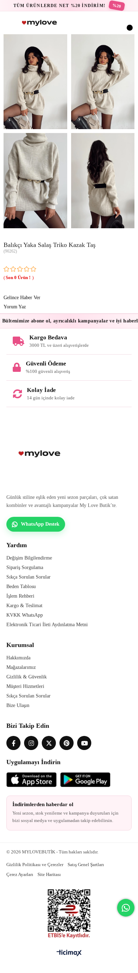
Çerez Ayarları (19, 874)
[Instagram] (31, 743)
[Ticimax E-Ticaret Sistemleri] (69, 953)
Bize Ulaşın (17, 705)
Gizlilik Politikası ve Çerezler (34, 864)
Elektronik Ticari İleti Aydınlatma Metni (47, 624)
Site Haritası (49, 874)
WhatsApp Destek (40, 524)
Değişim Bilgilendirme (29, 558)
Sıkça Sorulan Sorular (28, 577)
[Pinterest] (66, 743)
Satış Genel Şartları (86, 864)
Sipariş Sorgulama (24, 567)
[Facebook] (13, 743)
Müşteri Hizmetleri (25, 686)
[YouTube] (84, 743)
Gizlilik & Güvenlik (26, 676)
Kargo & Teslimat (24, 605)
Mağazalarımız (21, 667)
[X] (49, 743)
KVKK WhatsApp (24, 615)
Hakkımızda (18, 657)
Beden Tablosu (21, 586)
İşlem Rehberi (20, 596)
